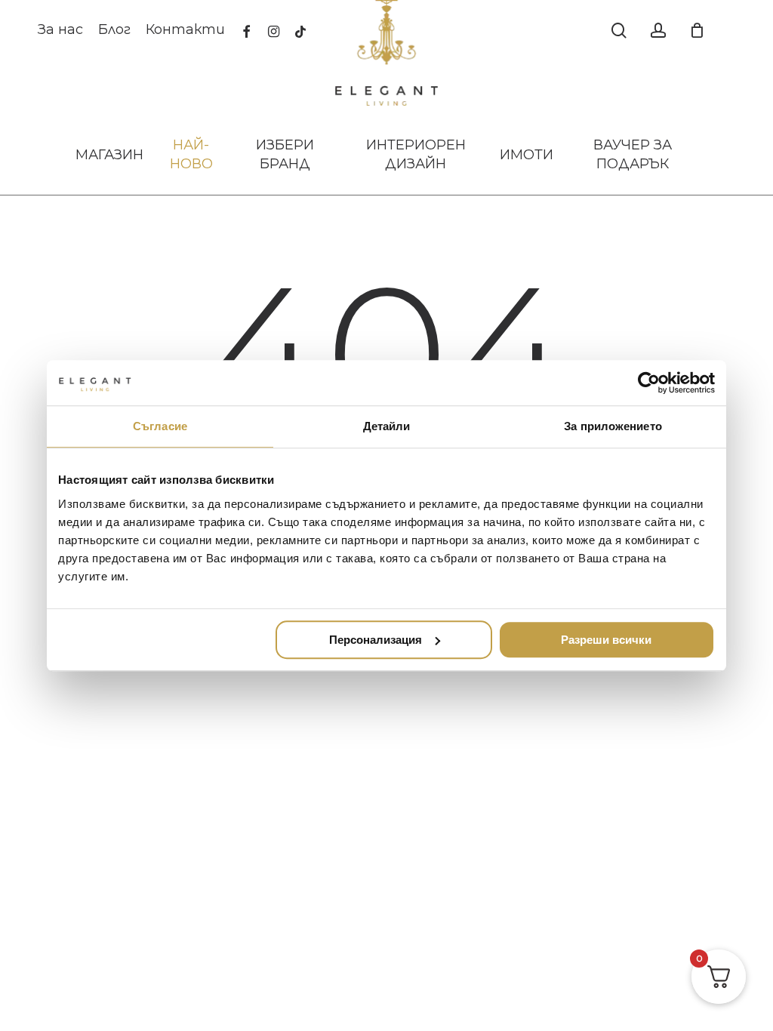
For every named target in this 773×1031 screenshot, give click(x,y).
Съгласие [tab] (160, 426)
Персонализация (375, 639)
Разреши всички (606, 639)
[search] (619, 30)
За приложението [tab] (613, 426)
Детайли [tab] (387, 426)
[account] (658, 30)
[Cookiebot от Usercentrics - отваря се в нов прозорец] (649, 382)
